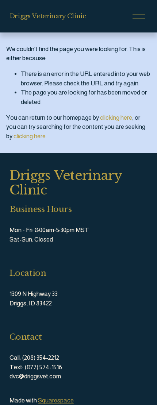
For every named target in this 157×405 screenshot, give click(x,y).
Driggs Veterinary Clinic (47, 16)
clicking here (116, 117)
